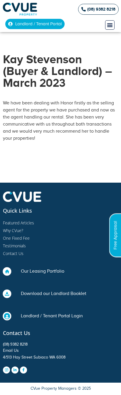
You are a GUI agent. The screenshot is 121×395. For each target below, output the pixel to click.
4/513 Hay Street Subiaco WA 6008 (34, 357)
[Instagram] (6, 370)
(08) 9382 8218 (15, 344)
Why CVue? (13, 230)
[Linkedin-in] (15, 370)
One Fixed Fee (16, 238)
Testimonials (14, 246)
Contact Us (13, 253)
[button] (110, 25)
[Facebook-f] (23, 370)
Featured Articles (18, 223)
